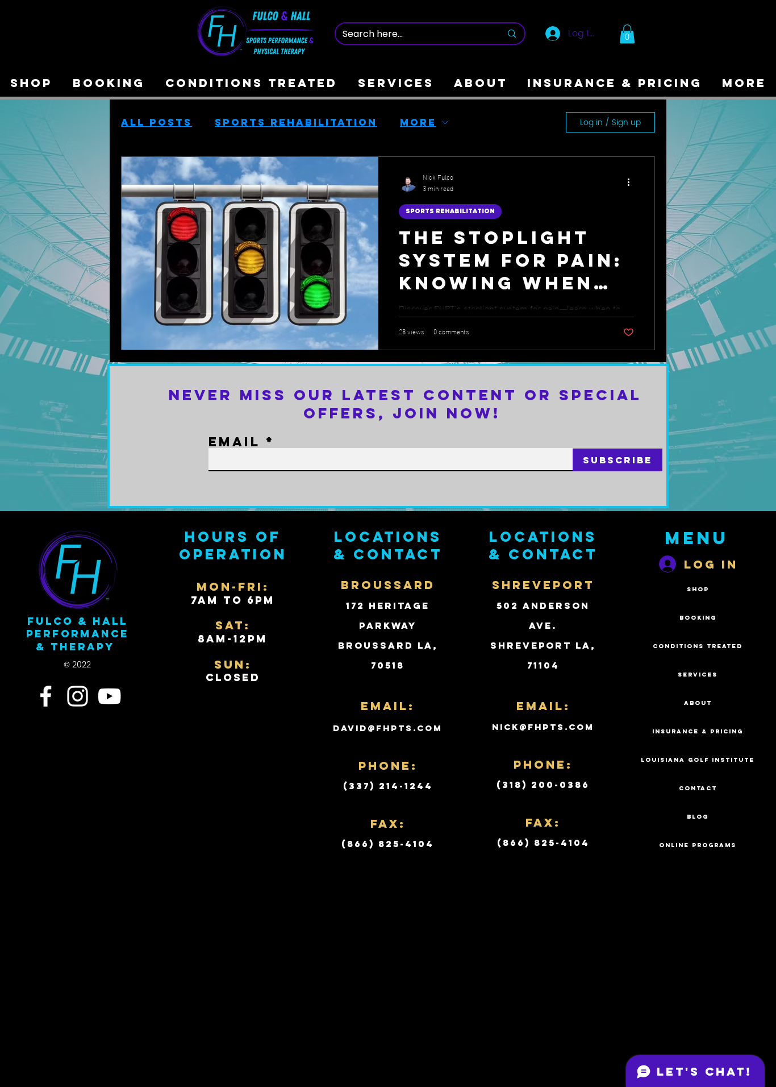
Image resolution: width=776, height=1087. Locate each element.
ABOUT (698, 703)
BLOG (697, 816)
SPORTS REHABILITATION (450, 211)
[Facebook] (46, 696)
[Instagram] (77, 696)
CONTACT (698, 788)
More (418, 122)
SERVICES (697, 674)
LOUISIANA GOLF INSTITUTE (698, 760)
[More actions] (632, 182)
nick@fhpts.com (543, 726)
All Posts (156, 122)
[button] (627, 33)
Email (234, 441)
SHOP (698, 589)
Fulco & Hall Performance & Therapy (77, 634)
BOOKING (697, 617)
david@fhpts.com (388, 728)
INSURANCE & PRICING (697, 731)
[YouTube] (109, 696)
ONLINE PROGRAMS (697, 845)
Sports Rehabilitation (296, 122)
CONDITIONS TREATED (697, 646)
